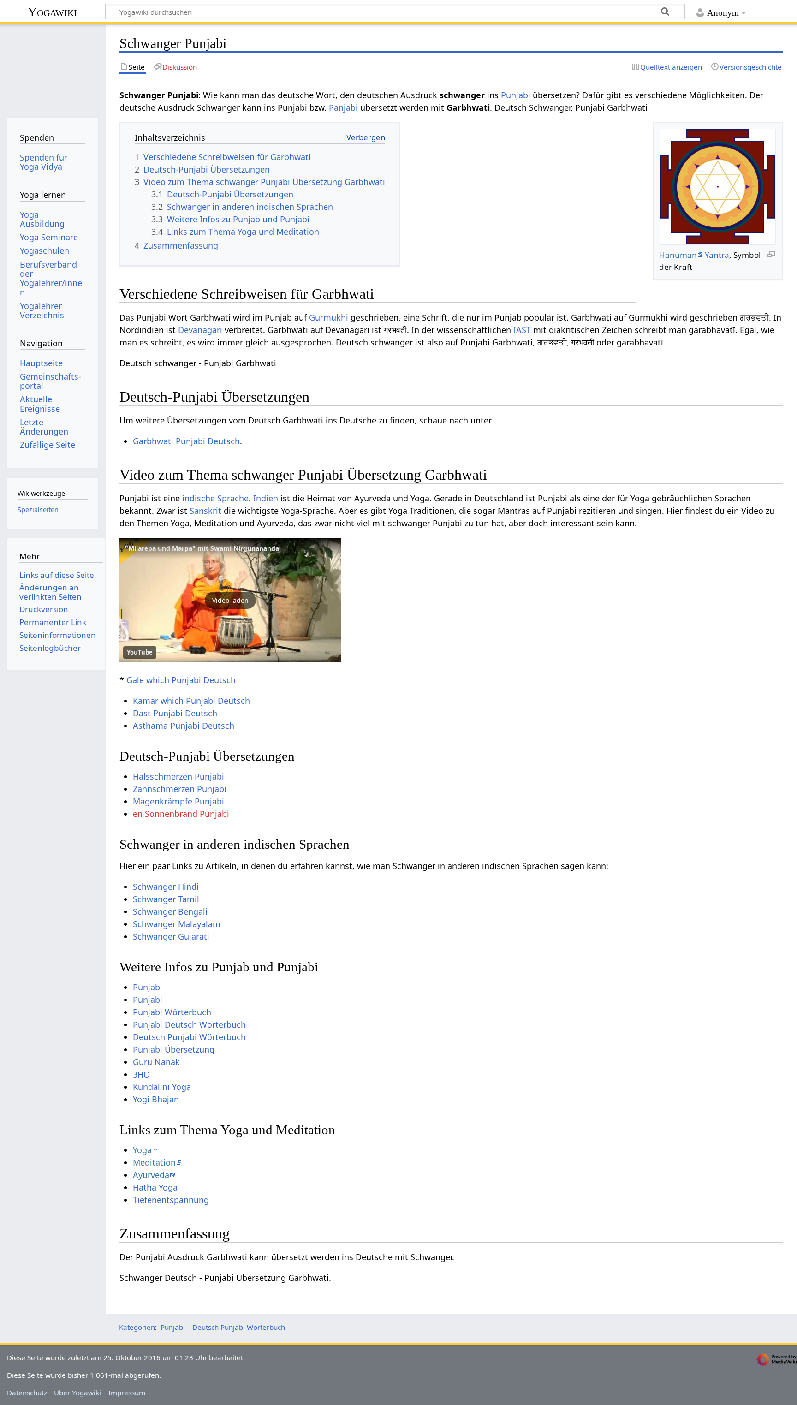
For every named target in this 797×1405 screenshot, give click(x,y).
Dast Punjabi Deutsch (175, 713)
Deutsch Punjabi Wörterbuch (189, 1036)
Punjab (146, 987)
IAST (522, 329)
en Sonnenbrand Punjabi (181, 813)
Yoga (142, 1149)
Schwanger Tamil (166, 899)
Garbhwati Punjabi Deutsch (186, 441)
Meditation (154, 1162)
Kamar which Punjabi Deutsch (191, 700)
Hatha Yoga (155, 1187)
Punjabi (515, 95)
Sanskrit (205, 510)
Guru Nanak (156, 1061)
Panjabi (343, 107)
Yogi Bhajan (156, 1099)
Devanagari (200, 329)
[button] (230, 600)
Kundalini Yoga (162, 1086)
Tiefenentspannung (171, 1199)
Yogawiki (52, 12)
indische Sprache (215, 498)
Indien (265, 498)
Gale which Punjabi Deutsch (181, 679)
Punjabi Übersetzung (173, 1049)
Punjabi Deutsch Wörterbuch (189, 1024)
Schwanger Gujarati (171, 936)
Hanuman (678, 255)
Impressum (126, 1392)
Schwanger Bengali (170, 911)
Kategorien (137, 1327)
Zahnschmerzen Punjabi (179, 788)
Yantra (717, 255)
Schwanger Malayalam (176, 923)
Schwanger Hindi (166, 886)
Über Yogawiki (77, 1392)
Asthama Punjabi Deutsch (183, 725)
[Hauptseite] (52, 68)
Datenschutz (27, 1392)
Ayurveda (151, 1174)
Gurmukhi (328, 317)
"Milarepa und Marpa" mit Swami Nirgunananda (202, 548)
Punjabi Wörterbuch (172, 1012)
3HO (141, 1074)
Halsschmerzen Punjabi (178, 776)
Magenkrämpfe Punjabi (178, 801)
